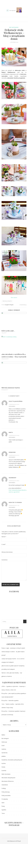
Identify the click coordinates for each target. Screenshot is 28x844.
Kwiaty (3, 767)
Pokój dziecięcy (6, 792)
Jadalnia (4, 756)
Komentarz (5, 560)
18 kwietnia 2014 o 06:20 (14, 435)
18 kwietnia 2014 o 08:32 (14, 480)
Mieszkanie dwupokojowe (8, 777)
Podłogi (4, 788)
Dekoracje (4, 742)
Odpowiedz (12, 406)
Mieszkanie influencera (8, 781)
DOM (3, 745)
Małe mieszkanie (6, 774)
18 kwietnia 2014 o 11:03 (14, 505)
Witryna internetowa (7, 552)
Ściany (3, 806)
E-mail (4, 544)
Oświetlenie (5, 785)
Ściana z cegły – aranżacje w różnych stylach (13, 648)
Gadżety (4, 749)
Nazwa (4, 536)
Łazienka (4, 770)
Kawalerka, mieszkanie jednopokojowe (12, 760)
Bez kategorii (14, 27)
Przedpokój (5, 799)
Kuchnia (4, 763)
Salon (3, 802)
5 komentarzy (23, 304)
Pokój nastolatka (6, 795)
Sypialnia (4, 809)
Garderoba (4, 752)
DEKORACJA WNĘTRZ (7, 301)
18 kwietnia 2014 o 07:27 (14, 455)
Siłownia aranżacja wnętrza (11, 388)
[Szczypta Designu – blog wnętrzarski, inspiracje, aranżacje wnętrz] (14, 10)
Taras (3, 813)
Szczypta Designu (9, 304)
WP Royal (18, 841)
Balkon (3, 735)
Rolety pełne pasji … (8, 331)
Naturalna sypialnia (13, 700)
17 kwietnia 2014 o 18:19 (14, 404)
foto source (14, 297)
